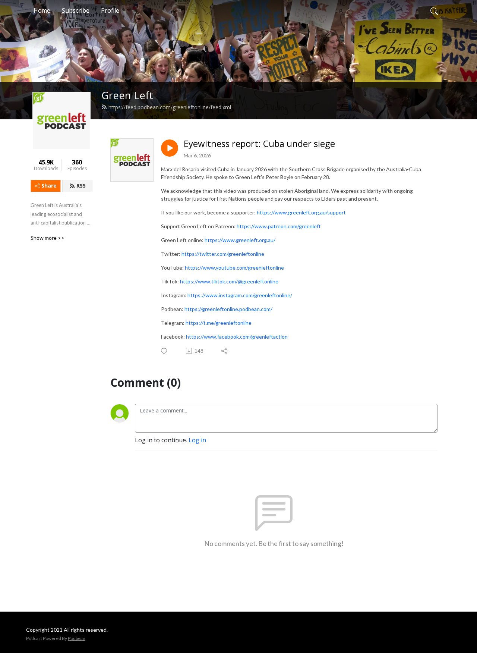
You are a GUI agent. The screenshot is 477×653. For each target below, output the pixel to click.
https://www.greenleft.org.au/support (301, 212)
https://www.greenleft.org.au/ (240, 240)
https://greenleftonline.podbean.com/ (228, 309)
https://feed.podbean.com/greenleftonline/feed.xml (169, 107)
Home (42, 10)
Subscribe (75, 10)
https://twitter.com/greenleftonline (222, 254)
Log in (197, 440)
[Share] (225, 351)
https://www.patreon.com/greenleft (279, 226)
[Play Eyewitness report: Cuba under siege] (169, 148)
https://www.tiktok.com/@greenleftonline (229, 281)
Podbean (76, 638)
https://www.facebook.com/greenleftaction (237, 336)
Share (49, 185)
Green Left (127, 95)
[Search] (434, 10)
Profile (110, 10)
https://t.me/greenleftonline (219, 323)
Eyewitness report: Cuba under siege (259, 143)
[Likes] (164, 351)
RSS (81, 185)
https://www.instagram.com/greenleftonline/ (239, 295)
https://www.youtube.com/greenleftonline (234, 267)
